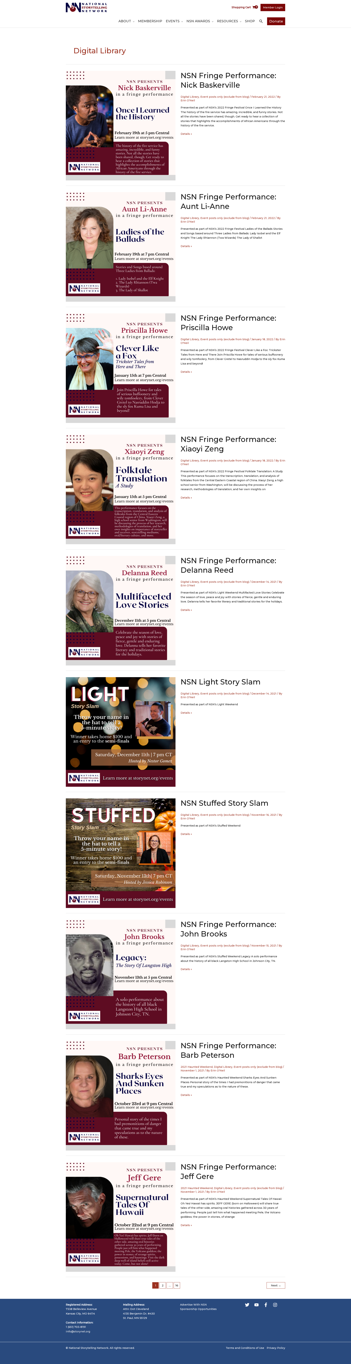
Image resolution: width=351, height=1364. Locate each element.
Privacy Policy (276, 1348)
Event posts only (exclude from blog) (224, 96)
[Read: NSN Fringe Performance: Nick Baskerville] (121, 125)
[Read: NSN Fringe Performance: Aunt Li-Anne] (121, 246)
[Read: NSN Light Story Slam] (121, 731)
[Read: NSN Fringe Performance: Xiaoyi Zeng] (121, 489)
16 (176, 1285)
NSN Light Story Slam (221, 681)
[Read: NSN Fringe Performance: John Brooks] (121, 974)
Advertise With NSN (193, 1304)
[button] (132, 21)
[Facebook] (266, 1305)
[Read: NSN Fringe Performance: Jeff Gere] (121, 1216)
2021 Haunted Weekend (197, 1067)
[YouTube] (256, 1305)
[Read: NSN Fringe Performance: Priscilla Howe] (121, 368)
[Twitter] (247, 1305)
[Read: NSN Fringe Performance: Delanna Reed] (121, 610)
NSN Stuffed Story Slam (224, 803)
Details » (186, 134)
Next (276, 1285)
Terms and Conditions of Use (245, 1348)
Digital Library (190, 96)
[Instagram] (275, 1305)
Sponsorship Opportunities (198, 1309)
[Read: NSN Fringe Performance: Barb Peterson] (121, 1095)
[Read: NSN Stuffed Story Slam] (121, 853)
